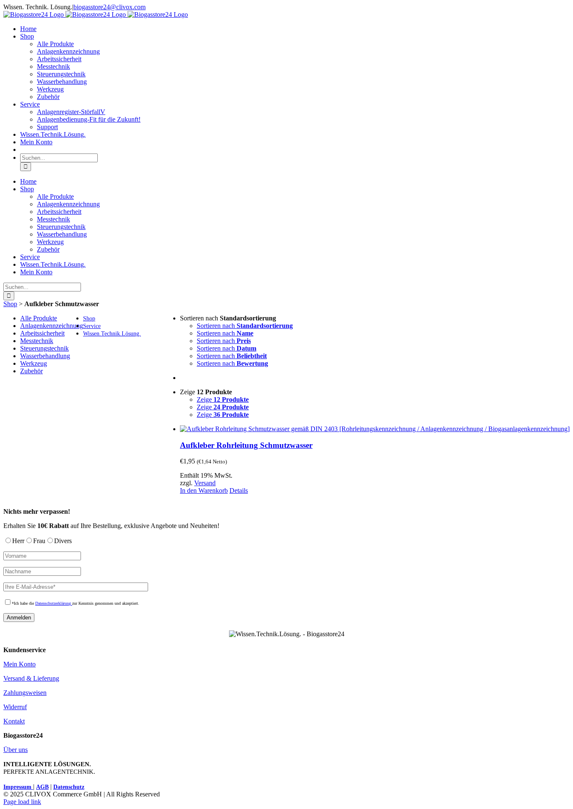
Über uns (15, 749)
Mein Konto (19, 664)
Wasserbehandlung (45, 355)
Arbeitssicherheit (42, 333)
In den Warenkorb (204, 490)
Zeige (223, 399)
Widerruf (15, 706)
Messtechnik (36, 340)
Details (238, 490)
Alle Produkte (38, 318)
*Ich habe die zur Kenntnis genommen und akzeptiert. (75, 603)
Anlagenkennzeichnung (51, 325)
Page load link (22, 801)
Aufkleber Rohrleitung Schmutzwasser (246, 445)
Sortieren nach (245, 325)
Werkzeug (33, 363)
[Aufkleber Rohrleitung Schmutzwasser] (375, 429)
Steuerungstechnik (44, 348)
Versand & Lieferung (31, 678)
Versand (205, 482)
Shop (10, 303)
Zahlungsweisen (25, 692)
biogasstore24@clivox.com (109, 6)
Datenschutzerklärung (53, 603)
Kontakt (14, 721)
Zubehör (31, 371)
